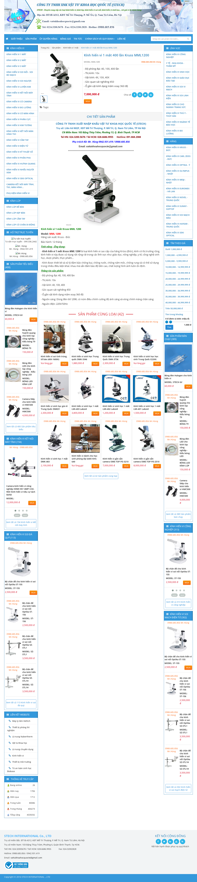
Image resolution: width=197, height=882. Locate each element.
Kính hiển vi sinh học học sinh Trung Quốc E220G (146, 358)
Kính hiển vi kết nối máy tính (19, 94)
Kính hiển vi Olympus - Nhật (177, 172)
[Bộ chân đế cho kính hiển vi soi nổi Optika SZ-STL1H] (13, 681)
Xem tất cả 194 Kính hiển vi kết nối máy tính (21, 523)
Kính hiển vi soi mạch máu (178, 216)
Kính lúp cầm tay (15, 218)
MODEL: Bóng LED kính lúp (27, 381)
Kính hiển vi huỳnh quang (20, 163)
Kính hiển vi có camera (19, 101)
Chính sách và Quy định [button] (99, 38)
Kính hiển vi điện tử (17, 145)
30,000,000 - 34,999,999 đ (177, 290)
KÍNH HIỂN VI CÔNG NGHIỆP (176, 56)
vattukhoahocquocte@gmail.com (26, 857)
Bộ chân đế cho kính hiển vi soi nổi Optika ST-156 (29, 609)
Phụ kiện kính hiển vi (18, 193)
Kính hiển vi (18, 755)
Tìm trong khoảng (174, 314)
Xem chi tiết (61, 351)
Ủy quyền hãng (48, 38)
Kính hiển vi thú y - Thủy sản (176, 114)
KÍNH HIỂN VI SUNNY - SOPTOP (177, 207)
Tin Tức (78, 38)
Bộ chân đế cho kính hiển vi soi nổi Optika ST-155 (20, 583)
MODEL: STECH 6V (14, 315)
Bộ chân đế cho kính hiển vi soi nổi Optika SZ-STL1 (29, 642)
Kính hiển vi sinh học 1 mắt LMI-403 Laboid (85, 407)
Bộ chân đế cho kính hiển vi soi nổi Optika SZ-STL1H (29, 675)
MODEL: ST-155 (12, 588)
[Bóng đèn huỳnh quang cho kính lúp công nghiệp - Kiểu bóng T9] (13, 342)
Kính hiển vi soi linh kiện (177, 97)
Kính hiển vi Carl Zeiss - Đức (178, 157)
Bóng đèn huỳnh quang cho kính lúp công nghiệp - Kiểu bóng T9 (29, 336)
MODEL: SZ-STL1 (183, 731)
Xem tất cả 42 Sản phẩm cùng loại (101, 476)
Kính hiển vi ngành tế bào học (178, 123)
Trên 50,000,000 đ (174, 308)
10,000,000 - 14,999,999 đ (177, 267)
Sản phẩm (31, 38)
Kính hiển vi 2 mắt (16, 60)
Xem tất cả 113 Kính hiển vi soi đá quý (21, 704)
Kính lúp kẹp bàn (15, 212)
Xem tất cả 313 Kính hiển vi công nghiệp (178, 603)
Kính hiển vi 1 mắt (16, 54)
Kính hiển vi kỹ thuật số (19, 151)
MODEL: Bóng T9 (26, 347)
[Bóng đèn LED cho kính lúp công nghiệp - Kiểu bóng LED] (13, 375)
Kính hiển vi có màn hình (20, 113)
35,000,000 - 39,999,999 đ (177, 296)
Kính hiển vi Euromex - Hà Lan (178, 190)
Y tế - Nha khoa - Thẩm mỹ (175, 64)
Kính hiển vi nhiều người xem (20, 171)
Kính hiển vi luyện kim (18, 86)
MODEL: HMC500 (26, 410)
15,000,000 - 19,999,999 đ (177, 273)
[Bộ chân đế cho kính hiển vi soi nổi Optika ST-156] (13, 615)
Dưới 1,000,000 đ (173, 249)
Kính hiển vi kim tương (19, 125)
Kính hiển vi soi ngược (19, 80)
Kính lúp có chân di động (20, 224)
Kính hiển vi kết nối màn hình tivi (19, 132)
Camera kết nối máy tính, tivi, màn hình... (20, 186)
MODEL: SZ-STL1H (28, 686)
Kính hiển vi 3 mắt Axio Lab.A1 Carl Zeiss (17, 487)
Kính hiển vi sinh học (178, 72)
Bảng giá (65, 38)
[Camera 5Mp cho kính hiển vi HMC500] (13, 411)
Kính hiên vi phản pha (18, 157)
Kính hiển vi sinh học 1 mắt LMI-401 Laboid (147, 407)
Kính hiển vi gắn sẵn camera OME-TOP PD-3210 (115, 460)
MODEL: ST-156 (173, 578)
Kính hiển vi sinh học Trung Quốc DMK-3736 (116, 358)
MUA (88, 101)
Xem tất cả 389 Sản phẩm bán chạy (178, 515)
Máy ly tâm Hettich (21, 721)
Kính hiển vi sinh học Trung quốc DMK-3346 (85, 358)
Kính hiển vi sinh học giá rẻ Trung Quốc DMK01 (54, 407)
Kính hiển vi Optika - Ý (178, 165)
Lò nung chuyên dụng (22, 749)
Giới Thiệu (16, 38)
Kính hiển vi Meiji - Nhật (176, 181)
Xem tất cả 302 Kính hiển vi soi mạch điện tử (178, 788)
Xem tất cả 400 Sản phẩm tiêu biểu (21, 428)
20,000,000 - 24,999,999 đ (177, 278)
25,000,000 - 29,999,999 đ (177, 284)
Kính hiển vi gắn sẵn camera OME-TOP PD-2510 (146, 460)
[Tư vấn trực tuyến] (21, 238)
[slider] (166, 321)
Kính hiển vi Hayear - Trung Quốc (177, 225)
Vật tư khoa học (19, 743)
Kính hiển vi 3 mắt (16, 66)
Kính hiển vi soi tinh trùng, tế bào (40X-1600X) (54, 358)
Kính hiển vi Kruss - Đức (176, 149)
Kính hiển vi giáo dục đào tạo (177, 79)
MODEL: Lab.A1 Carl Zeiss (19, 492)
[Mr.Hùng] (21, 253)
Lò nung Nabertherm (22, 736)
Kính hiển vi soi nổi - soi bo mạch (19, 73)
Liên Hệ (121, 38)
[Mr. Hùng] (21, 245)
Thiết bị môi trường (21, 761)
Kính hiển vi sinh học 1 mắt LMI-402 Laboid (116, 407)
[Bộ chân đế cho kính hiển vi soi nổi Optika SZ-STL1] (13, 648)
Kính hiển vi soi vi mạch (175, 88)
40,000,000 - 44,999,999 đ (177, 302)
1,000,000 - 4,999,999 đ (176, 255)
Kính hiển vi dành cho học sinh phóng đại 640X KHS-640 (84, 458)
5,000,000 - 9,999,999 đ (176, 261)
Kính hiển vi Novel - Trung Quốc (177, 199)
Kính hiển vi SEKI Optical (19, 178)
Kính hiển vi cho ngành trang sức (176, 106)
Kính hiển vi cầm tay (17, 140)
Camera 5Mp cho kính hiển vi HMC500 (29, 402)
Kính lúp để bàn (15, 206)
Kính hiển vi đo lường (18, 107)
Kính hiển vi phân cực (18, 119)
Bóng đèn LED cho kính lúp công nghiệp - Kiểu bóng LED (28, 369)
